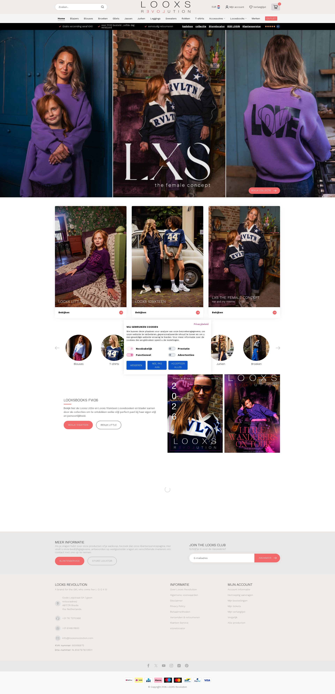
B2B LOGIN (233, 26)
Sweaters (171, 18)
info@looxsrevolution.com (77, 638)
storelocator (177, 628)
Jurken (141, 18)
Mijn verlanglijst (236, 611)
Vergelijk (232, 617)
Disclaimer (176, 600)
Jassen (128, 18)
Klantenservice (252, 26)
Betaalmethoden (180, 611)
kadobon (187, 26)
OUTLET (271, 18)
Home (61, 18)
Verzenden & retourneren (185, 617)
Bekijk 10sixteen (78, 424)
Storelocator (217, 26)
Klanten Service (179, 622)
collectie (200, 26)
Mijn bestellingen (237, 600)
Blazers (74, 18)
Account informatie (239, 589)
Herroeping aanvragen (240, 595)
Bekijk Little (109, 424)
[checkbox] (129, 348)
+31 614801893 (70, 628)
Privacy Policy (177, 606)
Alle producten (236, 622)
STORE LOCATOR (102, 560)
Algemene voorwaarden (184, 595)
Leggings (155, 18)
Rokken (186, 18)
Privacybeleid (201, 324)
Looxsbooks (237, 18)
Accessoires (216, 18)
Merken (256, 18)
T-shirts (199, 18)
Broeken (103, 18)
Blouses (88, 18)
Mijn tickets (234, 606)
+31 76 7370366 (71, 618)
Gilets (116, 18)
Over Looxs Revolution (183, 589)
